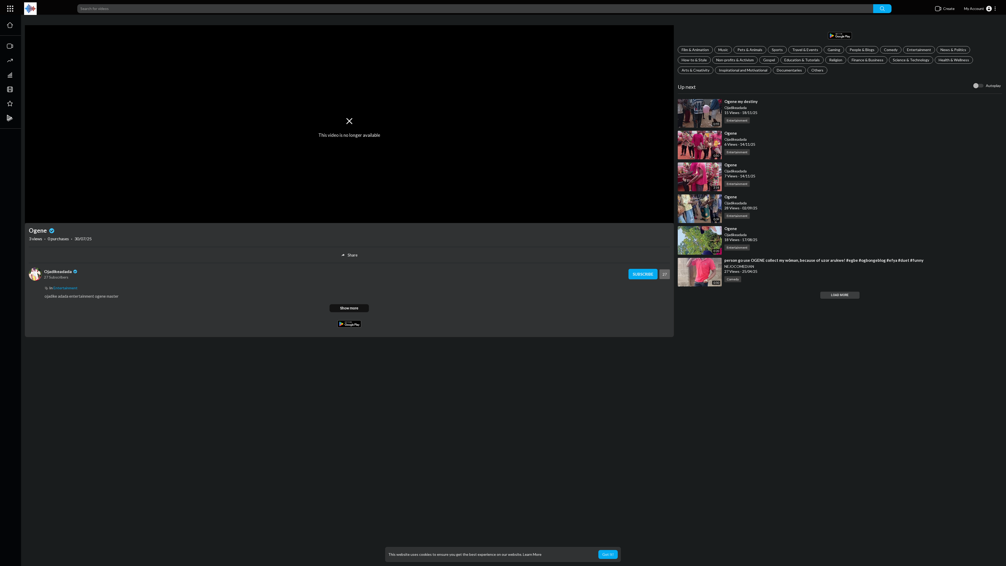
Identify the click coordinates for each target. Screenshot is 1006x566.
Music (723, 49)
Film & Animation (695, 49)
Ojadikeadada (735, 107)
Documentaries (789, 70)
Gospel (769, 60)
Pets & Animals (749, 49)
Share (353, 255)
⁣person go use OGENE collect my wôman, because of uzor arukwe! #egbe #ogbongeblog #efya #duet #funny (823, 260)
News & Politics (953, 49)
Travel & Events (805, 49)
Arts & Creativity (695, 70)
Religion (835, 60)
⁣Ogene (730, 133)
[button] (980, 9)
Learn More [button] (532, 554)
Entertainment (919, 49)
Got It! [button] (608, 554)
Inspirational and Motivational (743, 70)
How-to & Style (694, 60)
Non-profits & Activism (735, 60)
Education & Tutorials (802, 60)
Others (817, 70)
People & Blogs (862, 49)
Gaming (834, 49)
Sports (777, 49)
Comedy (891, 49)
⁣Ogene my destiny (741, 101)
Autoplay (993, 85)
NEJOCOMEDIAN (739, 266)
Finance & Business (867, 60)
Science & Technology (911, 60)
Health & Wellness (954, 60)
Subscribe (643, 274)
